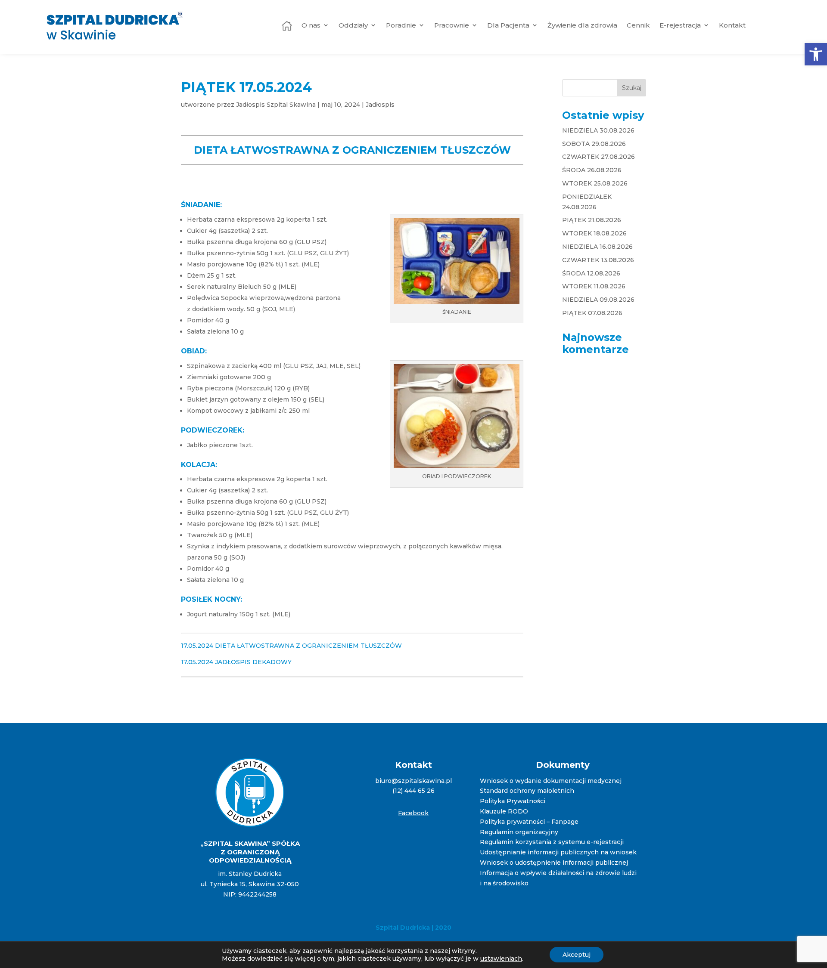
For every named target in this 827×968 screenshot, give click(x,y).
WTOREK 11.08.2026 (593, 286)
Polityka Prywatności (512, 801)
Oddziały (353, 25)
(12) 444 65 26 (413, 791)
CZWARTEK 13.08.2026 (598, 260)
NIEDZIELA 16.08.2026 (597, 247)
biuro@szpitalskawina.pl (413, 781)
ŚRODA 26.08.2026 (592, 170)
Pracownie (451, 25)
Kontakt (732, 25)
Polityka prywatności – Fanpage (529, 822)
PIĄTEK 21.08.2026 (591, 220)
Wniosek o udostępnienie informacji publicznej (554, 862)
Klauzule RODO (504, 811)
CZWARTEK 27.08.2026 (598, 157)
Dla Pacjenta (508, 25)
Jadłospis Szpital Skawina (276, 104)
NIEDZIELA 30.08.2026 (598, 130)
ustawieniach (501, 958)
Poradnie (401, 25)
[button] (816, 54)
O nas (311, 25)
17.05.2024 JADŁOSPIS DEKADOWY (236, 662)
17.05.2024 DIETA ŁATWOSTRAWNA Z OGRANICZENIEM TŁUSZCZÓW (291, 645)
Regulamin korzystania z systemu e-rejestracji (552, 842)
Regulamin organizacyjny (519, 832)
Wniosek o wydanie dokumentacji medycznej (551, 781)
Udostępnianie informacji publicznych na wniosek (558, 852)
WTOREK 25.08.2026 (595, 183)
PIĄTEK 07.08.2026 (592, 313)
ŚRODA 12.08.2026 (591, 273)
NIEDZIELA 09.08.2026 (598, 299)
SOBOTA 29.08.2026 (594, 144)
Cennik (638, 25)
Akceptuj (577, 955)
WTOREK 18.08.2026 (594, 233)
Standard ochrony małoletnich (527, 791)
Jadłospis (380, 104)
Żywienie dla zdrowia (582, 25)
